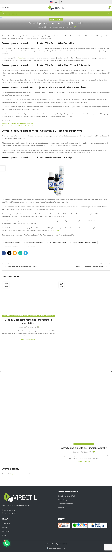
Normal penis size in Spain (57, 242)
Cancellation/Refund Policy (67, 496)
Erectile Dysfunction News (13, 315)
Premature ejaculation (11, 247)
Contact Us (6, 531)
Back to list (56, 265)
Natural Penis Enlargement (34, 242)
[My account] (61, 2)
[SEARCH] (108, 13)
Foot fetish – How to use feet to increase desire (18, 123)
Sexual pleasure (30, 247)
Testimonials (6, 524)
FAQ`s (4, 535)
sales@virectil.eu (9, 510)
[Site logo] (56, 7)
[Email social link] (15, 253)
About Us (5, 527)
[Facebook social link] (4, 253)
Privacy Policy (62, 500)
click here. (56, 230)
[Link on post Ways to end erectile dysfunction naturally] (83, 362)
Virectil (49, 27)
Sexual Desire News (56, 19)
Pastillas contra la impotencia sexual (84, 242)
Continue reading (28, 339)
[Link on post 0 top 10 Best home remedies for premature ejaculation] (28, 298)
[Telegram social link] (26, 253)
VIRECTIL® (49, 544)
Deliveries (61, 507)
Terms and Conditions (65, 504)
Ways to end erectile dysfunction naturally (84, 447)
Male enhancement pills (12, 242)
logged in (13, 474)
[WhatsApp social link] (20, 253)
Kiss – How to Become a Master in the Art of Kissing (19, 126)
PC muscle (20, 58)
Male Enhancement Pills (30, 315)
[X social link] (9, 253)
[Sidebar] (2, 168)
